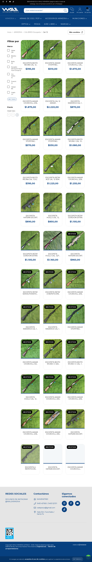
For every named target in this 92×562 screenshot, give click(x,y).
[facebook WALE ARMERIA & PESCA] (6, 2)
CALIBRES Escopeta (32, 32)
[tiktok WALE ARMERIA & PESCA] (13, 2)
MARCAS (65, 24)
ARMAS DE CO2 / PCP (30, 18)
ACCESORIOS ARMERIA (56, 18)
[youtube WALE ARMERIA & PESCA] (10, 2)
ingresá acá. (41, 546)
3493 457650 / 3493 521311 (47, 503)
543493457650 (42, 499)
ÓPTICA (25, 24)
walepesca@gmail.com (46, 508)
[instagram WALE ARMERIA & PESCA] (3, 2)
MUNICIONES (78, 18)
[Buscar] (65, 10)
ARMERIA (10, 18)
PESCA (37, 24)
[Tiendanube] (80, 545)
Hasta (13, 111)
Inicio (9, 32)
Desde (8, 111)
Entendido (77, 559)
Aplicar (17, 115)
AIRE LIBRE (49, 24)
